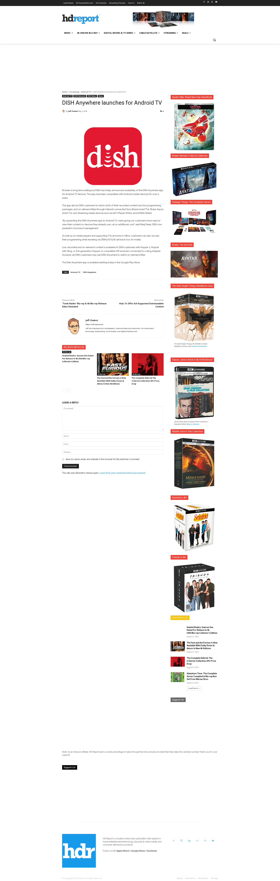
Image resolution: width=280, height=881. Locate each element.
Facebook (152, 851)
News (101, 96)
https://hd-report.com (94, 324)
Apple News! (122, 851)
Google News (138, 851)
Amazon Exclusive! (199, 346)
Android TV (86, 92)
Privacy (214, 878)
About (179, 878)
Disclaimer (203, 878)
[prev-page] (64, 390)
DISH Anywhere (89, 272)
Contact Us (190, 878)
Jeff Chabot (73, 111)
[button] (214, 39)
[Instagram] (208, 2)
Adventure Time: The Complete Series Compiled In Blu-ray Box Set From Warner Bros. (202, 676)
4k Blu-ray (66, 352)
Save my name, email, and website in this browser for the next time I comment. (103, 459)
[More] (139, 119)
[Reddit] (197, 841)
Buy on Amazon (193, 424)
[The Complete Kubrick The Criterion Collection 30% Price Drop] (148, 364)
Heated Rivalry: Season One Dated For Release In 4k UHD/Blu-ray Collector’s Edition (77, 359)
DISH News (92, 96)
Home (65, 92)
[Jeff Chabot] (64, 111)
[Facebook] (204, 2)
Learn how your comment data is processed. (122, 473)
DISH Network (79, 96)
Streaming (74, 92)
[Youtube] (216, 2)
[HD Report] (81, 19)
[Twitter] (212, 2)
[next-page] (68, 390)
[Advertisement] (140, 65)
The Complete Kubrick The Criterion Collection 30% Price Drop (145, 381)
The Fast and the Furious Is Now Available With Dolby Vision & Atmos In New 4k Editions (111, 381)
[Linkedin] (189, 841)
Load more (193, 688)
